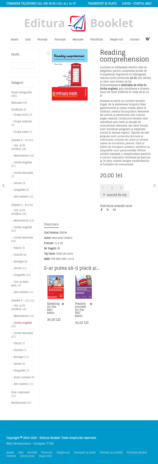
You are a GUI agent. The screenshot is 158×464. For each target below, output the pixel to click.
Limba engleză (23, 162)
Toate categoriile (21, 92)
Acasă (14, 39)
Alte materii (21, 196)
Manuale (78, 39)
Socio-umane (22, 377)
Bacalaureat (18, 402)
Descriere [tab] (51, 224)
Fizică (17, 248)
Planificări (96, 39)
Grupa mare (21, 132)
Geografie (19, 190)
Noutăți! (43, 39)
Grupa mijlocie (23, 121)
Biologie (19, 261)
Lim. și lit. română (18, 147)
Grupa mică (21, 114)
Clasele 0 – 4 (19, 140)
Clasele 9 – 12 (19, 300)
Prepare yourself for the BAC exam (80, 309)
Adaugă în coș (117, 194)
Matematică (21, 155)
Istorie (17, 183)
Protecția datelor (137, 452)
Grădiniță (17, 109)
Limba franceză (23, 173)
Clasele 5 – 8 (19, 205)
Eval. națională (20, 392)
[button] (64, 304)
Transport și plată (85, 452)
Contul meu (27, 456)
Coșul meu (45, 456)
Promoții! (60, 39)
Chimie (18, 254)
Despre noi (116, 39)
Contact (134, 39)
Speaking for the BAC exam (53, 308)
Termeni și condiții (111, 452)
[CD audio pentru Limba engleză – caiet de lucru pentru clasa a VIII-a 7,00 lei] (154, 185)
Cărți (28, 39)
